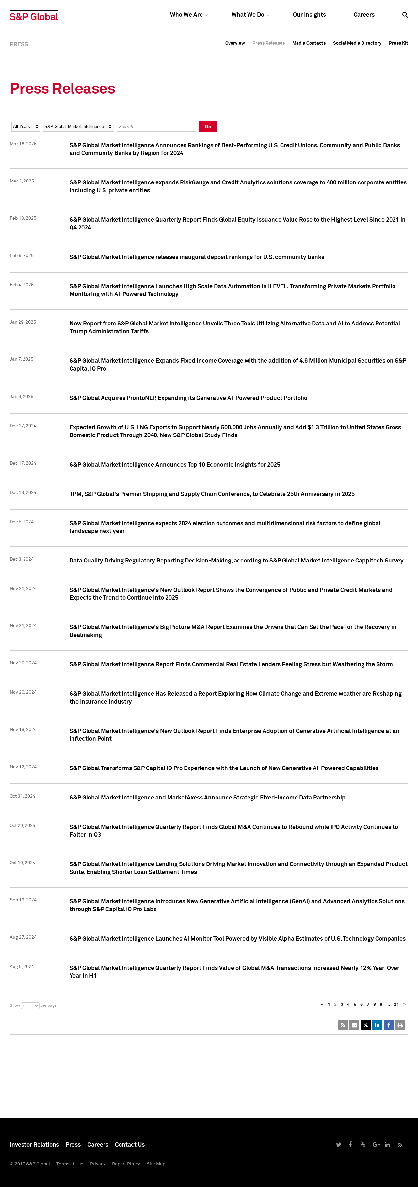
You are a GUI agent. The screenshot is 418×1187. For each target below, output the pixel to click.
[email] (354, 1025)
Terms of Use (69, 1164)
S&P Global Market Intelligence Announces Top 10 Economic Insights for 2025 (175, 465)
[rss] (343, 1025)
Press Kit (398, 43)
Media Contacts (309, 43)
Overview (235, 43)
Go (208, 126)
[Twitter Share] (366, 1025)
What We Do (248, 15)
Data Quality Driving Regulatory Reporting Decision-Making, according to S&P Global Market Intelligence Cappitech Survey (237, 561)
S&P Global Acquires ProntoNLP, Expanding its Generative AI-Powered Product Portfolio (188, 398)
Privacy (97, 1164)
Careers (364, 15)
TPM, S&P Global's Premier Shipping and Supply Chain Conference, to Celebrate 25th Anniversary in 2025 (212, 494)
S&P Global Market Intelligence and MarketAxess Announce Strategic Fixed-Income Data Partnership (208, 798)
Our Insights (309, 15)
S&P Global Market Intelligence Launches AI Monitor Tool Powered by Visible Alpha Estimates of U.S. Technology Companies (238, 939)
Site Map (156, 1164)
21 (396, 1004)
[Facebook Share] (389, 1025)
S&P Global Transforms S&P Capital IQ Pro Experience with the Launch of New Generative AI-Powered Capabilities (224, 768)
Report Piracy (126, 1164)
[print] (400, 1025)
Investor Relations (34, 1145)
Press (73, 1145)
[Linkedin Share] (377, 1025)
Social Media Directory (357, 43)
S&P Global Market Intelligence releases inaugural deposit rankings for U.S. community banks (197, 257)
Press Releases (268, 43)
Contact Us (130, 1145)
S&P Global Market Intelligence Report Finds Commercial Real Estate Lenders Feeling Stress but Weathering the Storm (231, 665)
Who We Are (186, 15)
